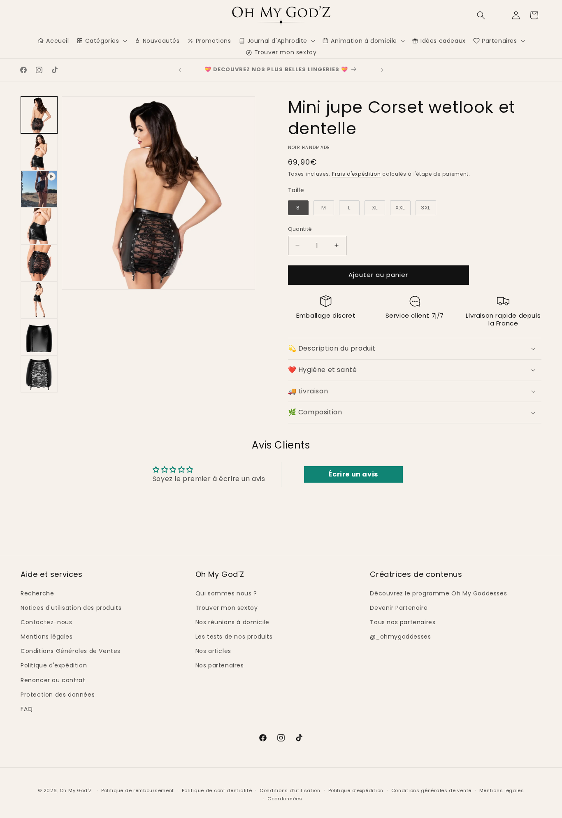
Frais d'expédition (356, 173)
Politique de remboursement (137, 790)
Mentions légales (47, 636)
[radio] (298, 207)
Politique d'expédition (54, 665)
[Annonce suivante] (382, 70)
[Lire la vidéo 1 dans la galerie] (39, 188)
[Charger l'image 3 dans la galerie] (39, 225)
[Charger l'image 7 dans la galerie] (39, 374)
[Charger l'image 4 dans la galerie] (39, 262)
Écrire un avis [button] (353, 474)
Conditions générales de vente (431, 790)
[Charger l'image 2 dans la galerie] (39, 151)
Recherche (37, 593)
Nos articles (213, 651)
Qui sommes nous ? (226, 593)
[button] (481, 15)
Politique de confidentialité (217, 790)
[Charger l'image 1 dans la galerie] (39, 114)
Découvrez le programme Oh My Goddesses (438, 593)
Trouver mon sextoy (226, 608)
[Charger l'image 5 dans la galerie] (39, 299)
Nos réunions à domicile (232, 622)
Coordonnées (284, 798)
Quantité (300, 229)
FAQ (27, 709)
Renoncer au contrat (53, 680)
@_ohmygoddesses (400, 636)
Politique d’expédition (355, 790)
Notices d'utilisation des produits (71, 608)
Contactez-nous (46, 622)
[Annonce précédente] (180, 70)
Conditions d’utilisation (290, 790)
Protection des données (58, 694)
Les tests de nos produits (234, 636)
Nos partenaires (219, 665)
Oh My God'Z (76, 790)
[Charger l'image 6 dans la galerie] (39, 337)
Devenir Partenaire (398, 608)
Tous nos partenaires (402, 622)
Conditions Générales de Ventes (71, 651)
